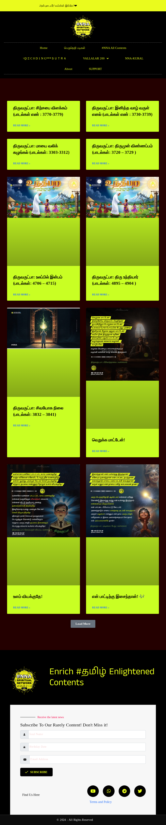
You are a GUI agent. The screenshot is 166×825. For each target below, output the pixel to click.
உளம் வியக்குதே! (28, 596)
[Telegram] (124, 791)
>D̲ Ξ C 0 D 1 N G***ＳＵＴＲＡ (44, 58)
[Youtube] (93, 791)
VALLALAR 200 (94, 58)
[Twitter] (140, 791)
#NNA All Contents (114, 48)
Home (44, 48)
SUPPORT (95, 69)
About (68, 69)
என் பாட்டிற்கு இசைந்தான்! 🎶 (118, 596)
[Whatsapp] (108, 791)
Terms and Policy (100, 802)
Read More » (21, 125)
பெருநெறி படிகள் (74, 48)
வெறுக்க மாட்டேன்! (108, 439)
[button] (83, 624)
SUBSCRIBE (39, 772)
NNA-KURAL (134, 58)
